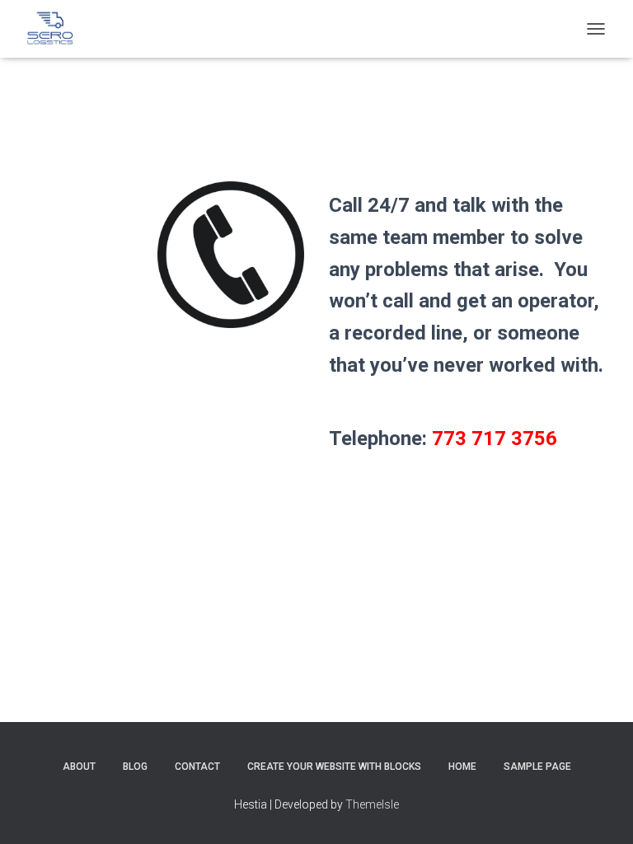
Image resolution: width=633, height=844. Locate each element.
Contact (197, 766)
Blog (135, 766)
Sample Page (537, 766)
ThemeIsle (372, 804)
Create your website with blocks (334, 766)
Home (462, 766)
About (79, 766)
